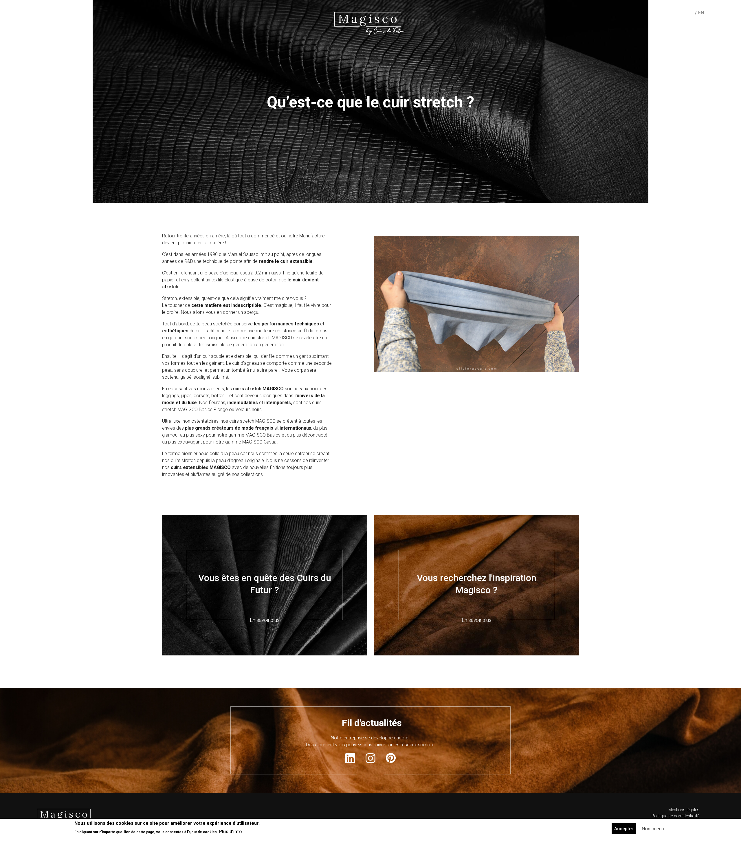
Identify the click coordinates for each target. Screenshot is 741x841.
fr (690, 12)
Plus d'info (230, 831)
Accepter (623, 828)
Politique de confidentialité (675, 815)
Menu (40, 12)
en (701, 12)
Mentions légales (683, 809)
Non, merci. (653, 828)
